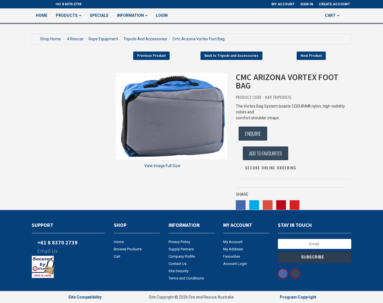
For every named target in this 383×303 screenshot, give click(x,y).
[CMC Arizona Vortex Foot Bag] (171, 116)
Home (41, 15)
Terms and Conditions (186, 278)
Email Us (46, 250)
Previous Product (151, 56)
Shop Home (50, 39)
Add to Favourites (265, 153)
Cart (117, 256)
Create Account (334, 4)
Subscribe (313, 257)
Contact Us (177, 264)
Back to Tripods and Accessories (231, 56)
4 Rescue (75, 39)
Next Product (311, 56)
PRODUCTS (67, 15)
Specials (99, 15)
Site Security (178, 271)
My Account (233, 242)
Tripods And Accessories (145, 39)
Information (131, 15)
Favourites (231, 256)
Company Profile (182, 256)
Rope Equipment (103, 39)
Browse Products (128, 249)
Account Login (235, 264)
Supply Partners (181, 249)
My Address (233, 249)
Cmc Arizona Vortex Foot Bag (198, 39)
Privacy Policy (179, 242)
